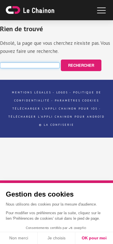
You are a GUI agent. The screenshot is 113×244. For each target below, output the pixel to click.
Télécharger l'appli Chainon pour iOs (55, 108)
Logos (62, 92)
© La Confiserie (56, 125)
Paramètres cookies (77, 100)
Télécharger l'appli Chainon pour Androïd (56, 117)
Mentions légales (31, 92)
